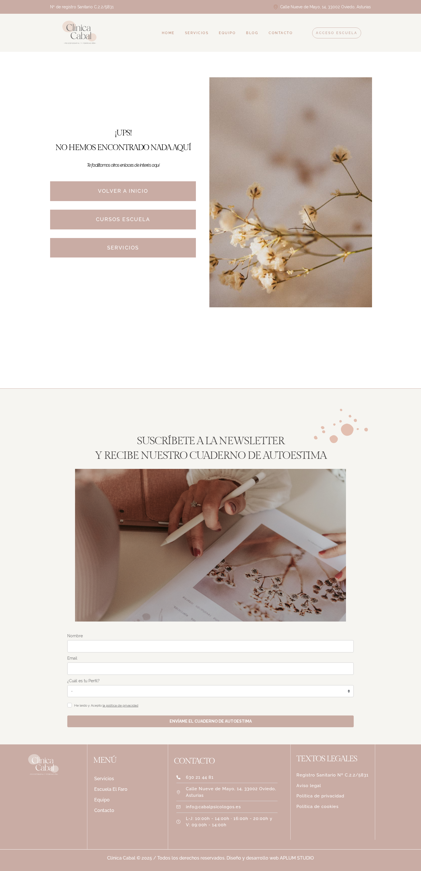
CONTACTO (281, 33)
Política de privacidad (320, 796)
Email (72, 658)
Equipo (102, 800)
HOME (168, 33)
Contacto (104, 810)
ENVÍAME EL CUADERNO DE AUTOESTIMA (211, 721)
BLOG (252, 33)
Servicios (104, 778)
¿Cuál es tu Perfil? (83, 681)
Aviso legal (308, 785)
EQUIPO (227, 33)
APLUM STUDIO (296, 858)
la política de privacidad (120, 705)
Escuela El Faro (110, 789)
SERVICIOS (197, 33)
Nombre (75, 636)
